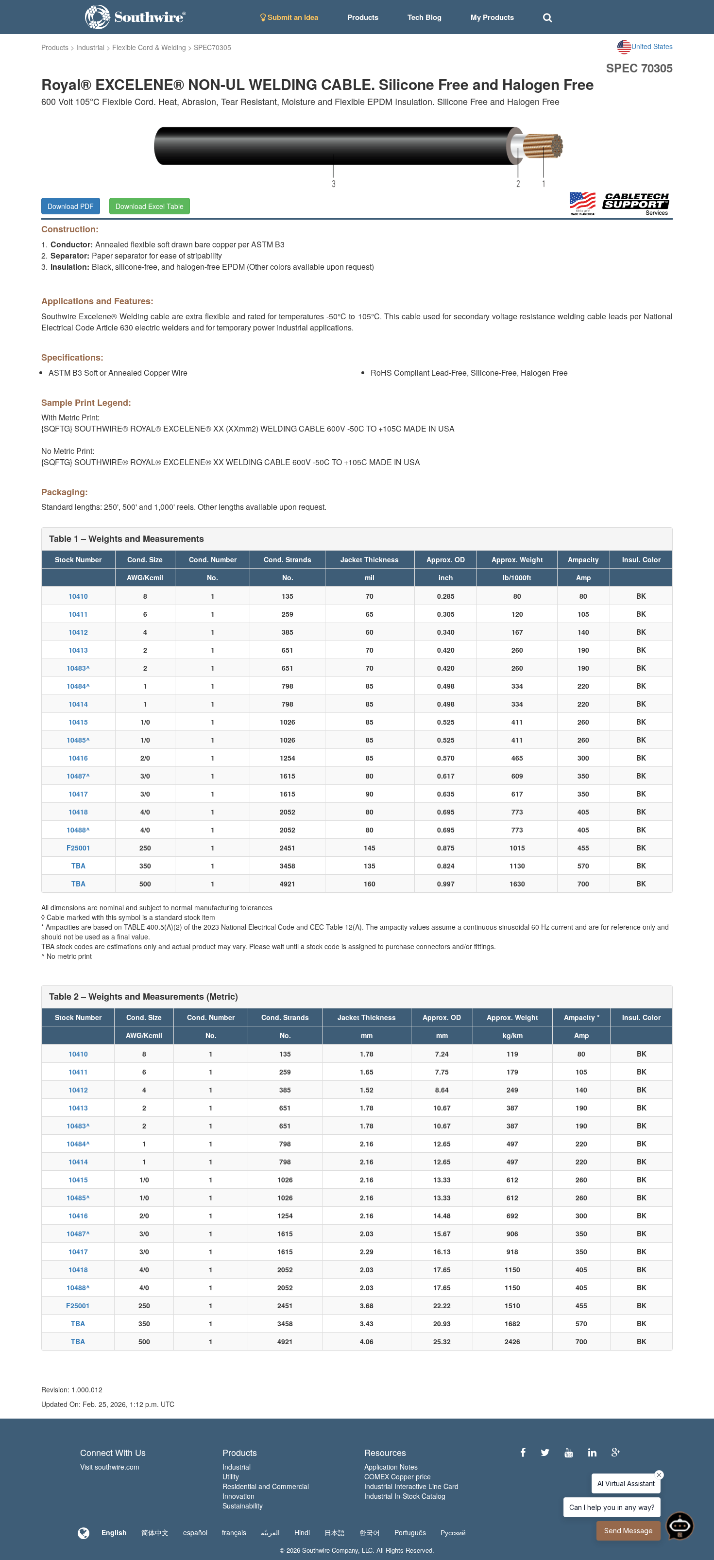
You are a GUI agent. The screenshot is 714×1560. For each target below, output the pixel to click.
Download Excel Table (150, 206)
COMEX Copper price (397, 1476)
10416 (78, 758)
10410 (78, 596)
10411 (78, 614)
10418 (78, 811)
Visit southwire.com (109, 1467)
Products (54, 47)
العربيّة (270, 1532)
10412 (78, 632)
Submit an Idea (292, 17)
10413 (78, 650)
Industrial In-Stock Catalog (404, 1496)
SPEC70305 (212, 47)
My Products (492, 17)
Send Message (628, 1530)
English (114, 1532)
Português (410, 1532)
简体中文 (155, 1532)
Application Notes (391, 1467)
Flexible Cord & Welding (149, 47)
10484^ (78, 686)
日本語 (334, 1532)
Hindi (302, 1532)
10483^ (78, 668)
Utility (230, 1476)
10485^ (78, 740)
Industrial (90, 47)
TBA (78, 865)
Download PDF (71, 206)
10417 (78, 793)
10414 (78, 704)
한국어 (369, 1532)
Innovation (238, 1496)
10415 (78, 722)
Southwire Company (330, 1550)
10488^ (78, 829)
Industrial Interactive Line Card (411, 1486)
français (234, 1532)
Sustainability (242, 1505)
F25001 (78, 847)
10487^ (78, 775)
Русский (453, 1532)
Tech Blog (425, 17)
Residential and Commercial (265, 1486)
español (195, 1532)
